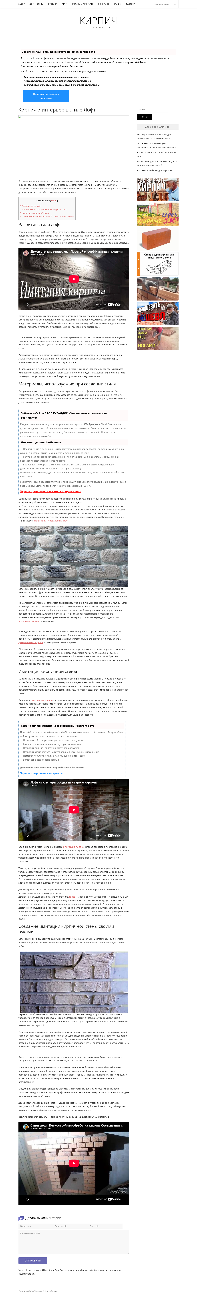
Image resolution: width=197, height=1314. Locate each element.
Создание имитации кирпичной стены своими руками (47, 216)
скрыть (54, 200)
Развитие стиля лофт (30, 206)
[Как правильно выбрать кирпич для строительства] (158, 189)
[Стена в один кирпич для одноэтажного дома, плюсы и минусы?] (158, 264)
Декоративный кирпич (30, 642)
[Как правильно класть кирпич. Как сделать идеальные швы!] (158, 289)
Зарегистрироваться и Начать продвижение (50, 491)
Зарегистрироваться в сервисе (41, 773)
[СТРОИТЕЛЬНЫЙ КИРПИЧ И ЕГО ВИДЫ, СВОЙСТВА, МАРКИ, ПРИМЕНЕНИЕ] (158, 239)
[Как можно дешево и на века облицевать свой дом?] (158, 313)
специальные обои (42, 700)
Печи (64, 4)
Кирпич (99, 20)
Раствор (130, 4)
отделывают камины (29, 621)
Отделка (52, 4)
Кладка (117, 4)
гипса (72, 896)
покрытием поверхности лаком (51, 520)
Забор (21, 4)
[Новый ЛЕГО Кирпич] (158, 214)
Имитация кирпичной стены (34, 213)
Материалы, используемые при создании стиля (43, 209)
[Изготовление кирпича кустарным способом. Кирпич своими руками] (158, 338)
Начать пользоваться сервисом (46, 96)
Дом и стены (36, 4)
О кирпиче (103, 4)
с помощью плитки (73, 846)
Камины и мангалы (82, 4)
